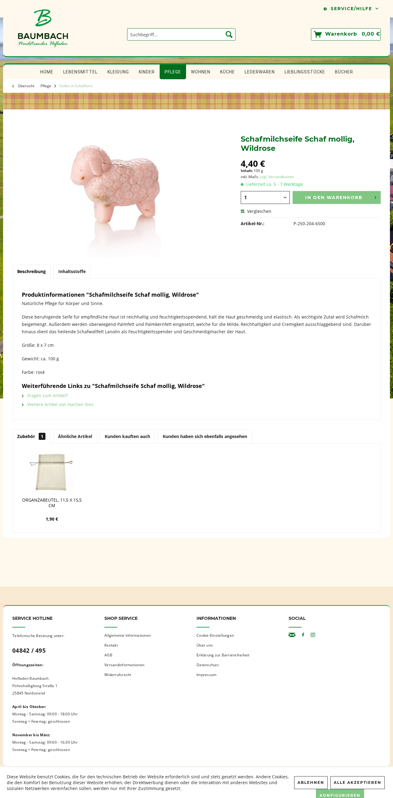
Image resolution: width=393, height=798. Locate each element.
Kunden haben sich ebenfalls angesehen (205, 436)
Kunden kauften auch (127, 436)
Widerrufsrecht (117, 674)
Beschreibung (31, 271)
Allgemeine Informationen (127, 635)
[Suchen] (229, 34)
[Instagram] (313, 635)
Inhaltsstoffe (72, 271)
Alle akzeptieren (357, 782)
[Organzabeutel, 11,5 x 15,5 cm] (52, 472)
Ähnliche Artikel (75, 436)
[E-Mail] (292, 635)
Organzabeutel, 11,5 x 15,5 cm (52, 502)
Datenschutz (207, 664)
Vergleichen (258, 211)
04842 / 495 (29, 651)
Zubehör (30, 436)
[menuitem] (181, 34)
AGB (108, 655)
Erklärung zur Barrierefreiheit (223, 655)
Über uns (204, 645)
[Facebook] (303, 635)
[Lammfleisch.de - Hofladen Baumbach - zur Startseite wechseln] (43, 53)
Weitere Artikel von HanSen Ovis (60, 404)
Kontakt (111, 645)
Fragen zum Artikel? (47, 395)
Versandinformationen (124, 664)
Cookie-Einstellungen (215, 635)
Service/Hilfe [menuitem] (351, 8)
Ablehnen (311, 782)
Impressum (206, 674)
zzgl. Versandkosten (277, 176)
